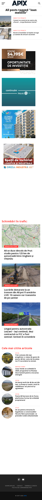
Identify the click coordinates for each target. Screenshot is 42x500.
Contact (20, 486)
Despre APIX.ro (10, 486)
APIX (25, 495)
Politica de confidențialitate (22, 487)
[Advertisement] (21, 195)
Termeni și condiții (31, 486)
